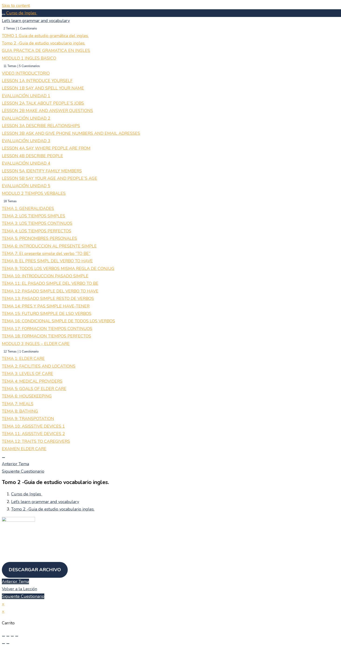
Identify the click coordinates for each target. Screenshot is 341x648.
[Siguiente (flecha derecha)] (8, 643)
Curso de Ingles (21, 13)
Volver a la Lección (19, 589)
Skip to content (16, 5)
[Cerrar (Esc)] (16, 636)
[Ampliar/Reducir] (3, 636)
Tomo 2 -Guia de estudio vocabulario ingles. (52, 509)
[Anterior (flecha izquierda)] (3, 643)
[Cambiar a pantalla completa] (8, 636)
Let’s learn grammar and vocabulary (45, 501)
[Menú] (3, 457)
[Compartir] (12, 636)
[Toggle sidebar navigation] (3, 14)
